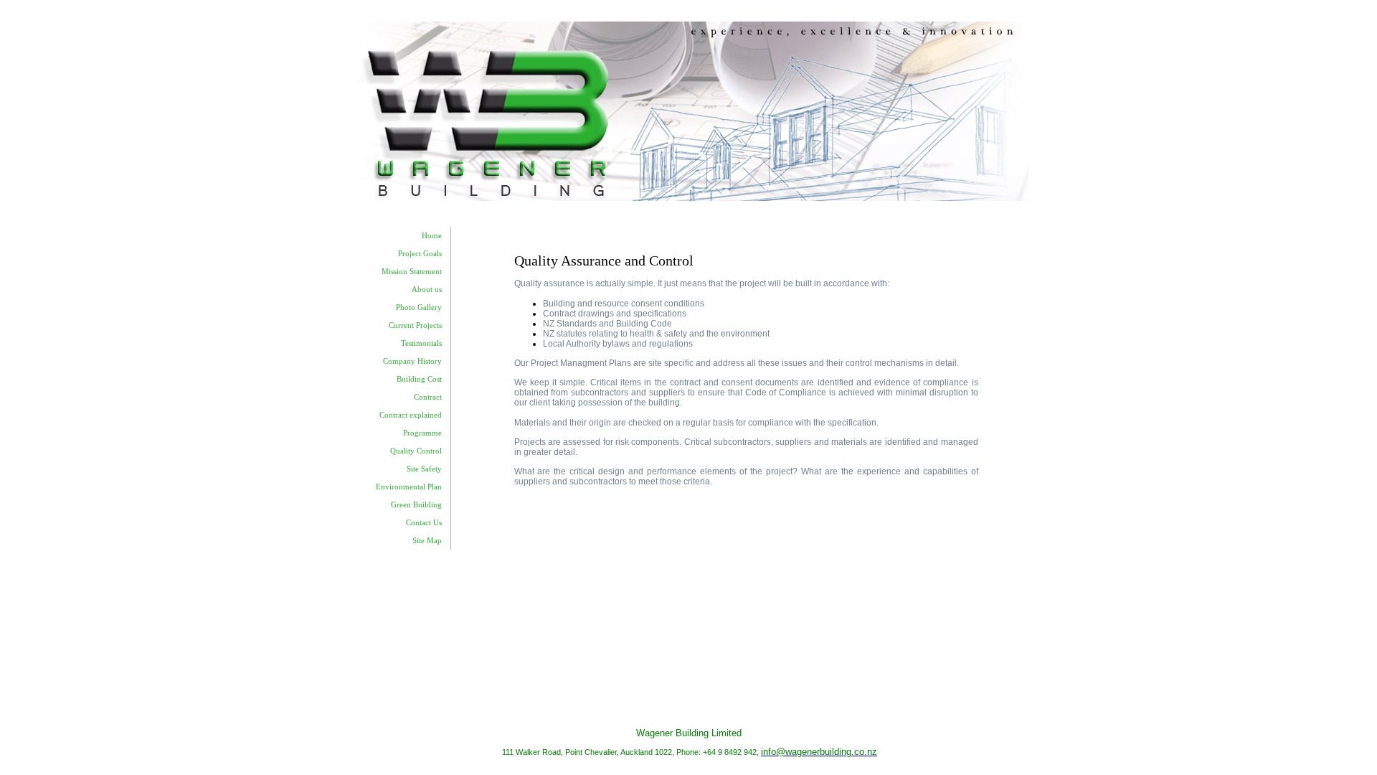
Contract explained (410, 415)
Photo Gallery (419, 307)
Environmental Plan (409, 487)
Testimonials (421, 343)
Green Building (416, 505)
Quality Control (416, 451)
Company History (412, 361)
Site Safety (424, 469)
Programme (422, 433)
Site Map (427, 541)
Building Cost (419, 379)
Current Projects (415, 325)
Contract (428, 397)
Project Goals (420, 254)
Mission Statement (412, 272)
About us (427, 289)
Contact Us (424, 523)
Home (432, 236)
